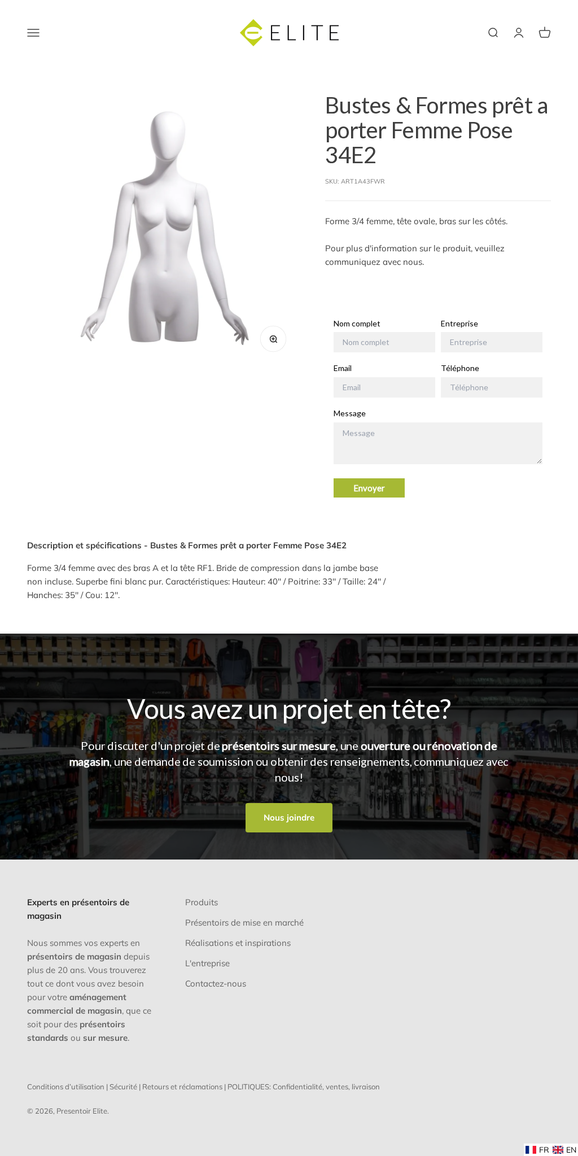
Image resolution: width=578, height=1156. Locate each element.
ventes (337, 1086)
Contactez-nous (215, 983)
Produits (201, 902)
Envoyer (369, 488)
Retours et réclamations (182, 1086)
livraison (366, 1086)
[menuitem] (537, 1150)
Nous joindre (289, 817)
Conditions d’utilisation (65, 1086)
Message (350, 413)
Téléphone (460, 368)
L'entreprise (207, 963)
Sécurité (123, 1086)
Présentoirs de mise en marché (244, 922)
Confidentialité (297, 1086)
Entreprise (459, 323)
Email (343, 368)
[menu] (551, 1150)
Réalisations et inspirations (238, 942)
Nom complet (357, 323)
